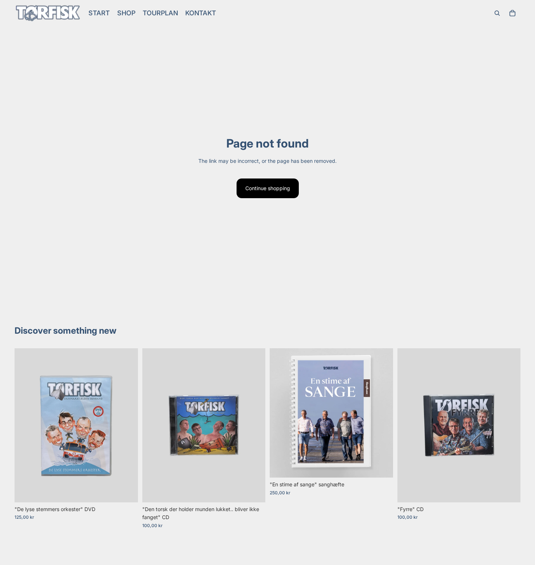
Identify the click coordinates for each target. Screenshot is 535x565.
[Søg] (497, 13)
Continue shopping (267, 188)
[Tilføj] (126, 491)
